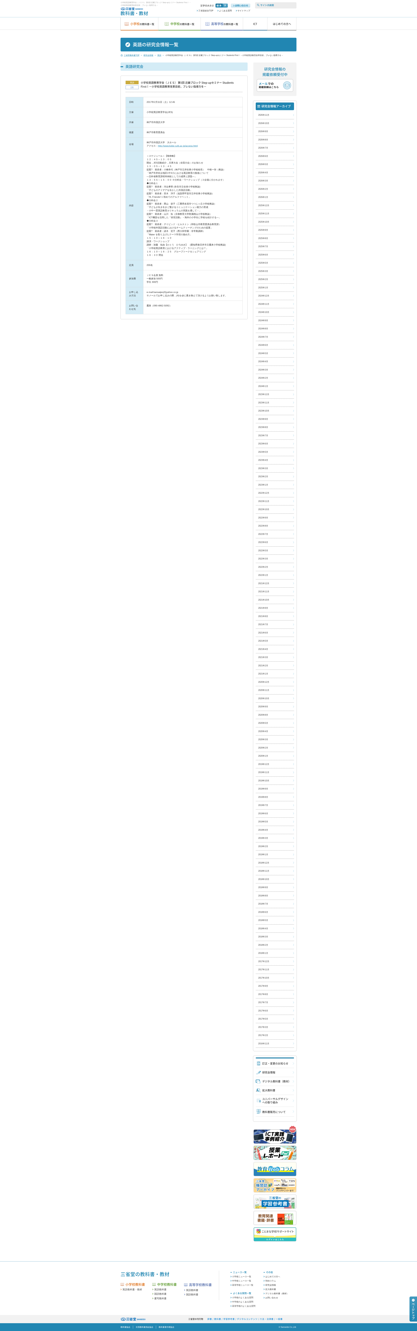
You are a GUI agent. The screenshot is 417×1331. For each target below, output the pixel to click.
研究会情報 (268, 1072)
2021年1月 (263, 673)
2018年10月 (263, 879)
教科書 (217, 1319)
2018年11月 (263, 871)
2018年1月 (263, 953)
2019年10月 (263, 780)
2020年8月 (263, 715)
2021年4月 (263, 649)
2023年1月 (263, 485)
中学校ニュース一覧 (241, 1281)
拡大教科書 (268, 1090)
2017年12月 (263, 961)
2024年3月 (263, 370)
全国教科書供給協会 (144, 1327)
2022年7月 (263, 534)
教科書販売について (274, 1112)
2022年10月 (263, 509)
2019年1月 (263, 854)
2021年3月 (263, 657)
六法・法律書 (266, 1319)
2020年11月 (263, 690)
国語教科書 (160, 1293)
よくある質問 (225, 10)
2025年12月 (263, 205)
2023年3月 (263, 468)
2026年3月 (263, 180)
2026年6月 (263, 156)
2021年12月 (263, 583)
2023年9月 (263, 419)
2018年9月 (263, 887)
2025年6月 (263, 255)
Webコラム (270, 1281)
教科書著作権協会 (166, 1327)
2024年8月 (263, 328)
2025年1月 (263, 287)
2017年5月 (263, 1019)
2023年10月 (263, 411)
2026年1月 (263, 197)
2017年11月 (263, 969)
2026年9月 (263, 131)
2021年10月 (263, 600)
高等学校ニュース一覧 (242, 1285)
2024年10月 (263, 312)
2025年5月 (263, 263)
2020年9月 (263, 706)
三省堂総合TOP (205, 10)
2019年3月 (263, 838)
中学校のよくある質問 (242, 1302)
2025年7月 (263, 246)
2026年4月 (263, 172)
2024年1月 (263, 386)
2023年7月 (263, 435)
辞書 (209, 1319)
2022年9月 (263, 517)
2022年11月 (263, 501)
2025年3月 (263, 271)
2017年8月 (263, 994)
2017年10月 (263, 978)
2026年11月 (263, 115)
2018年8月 (263, 895)
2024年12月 (263, 296)
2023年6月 (263, 443)
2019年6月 (263, 813)
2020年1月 (263, 756)
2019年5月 (263, 821)
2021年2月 (263, 665)
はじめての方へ (272, 1276)
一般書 (279, 1319)
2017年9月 (263, 986)
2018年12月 (263, 863)
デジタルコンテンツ (247, 1319)
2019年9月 (263, 789)
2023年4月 (263, 460)
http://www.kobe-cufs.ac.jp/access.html (178, 145)
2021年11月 (263, 591)
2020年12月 (263, 682)
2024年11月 (263, 304)
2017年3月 (263, 1027)
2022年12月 (263, 493)
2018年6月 (263, 912)
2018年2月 (263, 945)
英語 (132, 82)
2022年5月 (263, 550)
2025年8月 (263, 238)
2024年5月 (263, 353)
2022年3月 (263, 558)
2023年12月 (263, 394)
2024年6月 (263, 345)
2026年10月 (263, 123)
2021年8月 (263, 616)
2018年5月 (263, 920)
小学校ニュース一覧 (241, 1276)
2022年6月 (263, 542)
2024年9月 (263, 320)
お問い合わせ (271, 1298)
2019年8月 (263, 797)
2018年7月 (263, 904)
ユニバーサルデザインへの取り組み (275, 1101)
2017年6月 (263, 1010)
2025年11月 (263, 213)
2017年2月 (263, 1035)
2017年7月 (263, 1002)
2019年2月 (263, 846)
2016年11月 (263, 1043)
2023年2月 (263, 476)
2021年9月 (263, 608)
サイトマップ (243, 10)
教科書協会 (125, 1327)
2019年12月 (263, 764)
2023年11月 (263, 402)
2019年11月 (263, 772)
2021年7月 (263, 624)
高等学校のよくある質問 (243, 1306)
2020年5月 (263, 723)
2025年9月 (263, 230)
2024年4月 (263, 361)
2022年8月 (263, 526)
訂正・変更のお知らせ (275, 1063)
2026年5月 (263, 164)
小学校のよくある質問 (242, 1297)
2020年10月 (263, 698)
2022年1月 (263, 575)
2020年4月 (263, 731)
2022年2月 (263, 567)
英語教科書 (160, 1289)
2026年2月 (263, 189)
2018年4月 (263, 928)
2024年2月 (263, 378)
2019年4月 (263, 830)
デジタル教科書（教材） (276, 1081)
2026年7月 (263, 148)
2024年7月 (263, 337)
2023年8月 (263, 427)
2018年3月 (263, 936)
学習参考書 (229, 1319)
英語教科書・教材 (132, 1289)
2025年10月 (263, 222)
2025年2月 (263, 279)
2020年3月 (263, 739)
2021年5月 (263, 641)
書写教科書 (160, 1298)
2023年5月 (263, 452)
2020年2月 (263, 748)
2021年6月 (263, 632)
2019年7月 (263, 805)
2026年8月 (263, 139)
